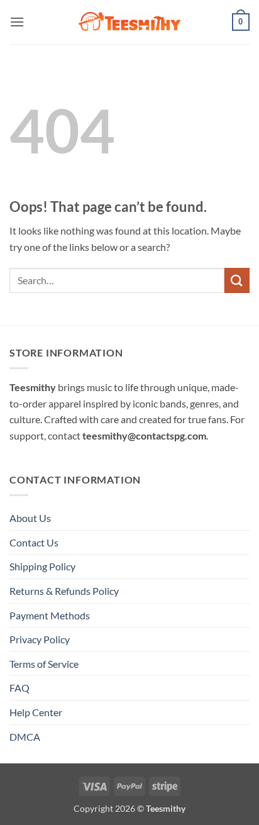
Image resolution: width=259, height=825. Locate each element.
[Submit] (237, 280)
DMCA (24, 737)
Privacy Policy (39, 639)
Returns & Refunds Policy (64, 591)
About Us (30, 518)
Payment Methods (49, 615)
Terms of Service (44, 664)
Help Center (35, 712)
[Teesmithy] (129, 22)
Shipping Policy (42, 566)
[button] (17, 21)
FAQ (19, 688)
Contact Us (33, 542)
